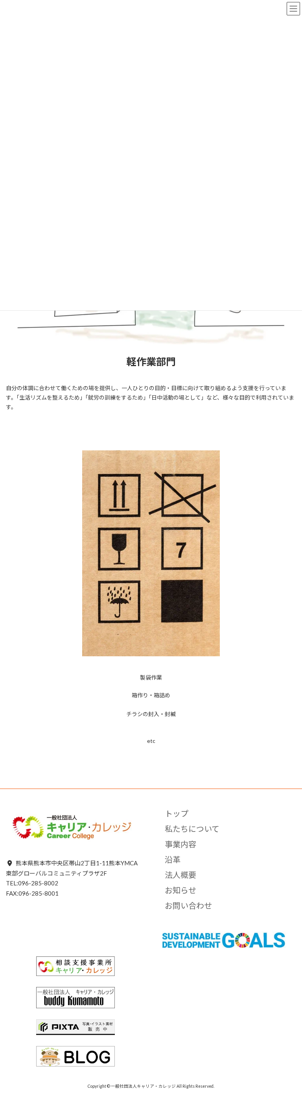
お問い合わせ (188, 905)
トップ (176, 813)
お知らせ (180, 890)
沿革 (172, 859)
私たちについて (192, 828)
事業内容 (180, 844)
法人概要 (180, 875)
